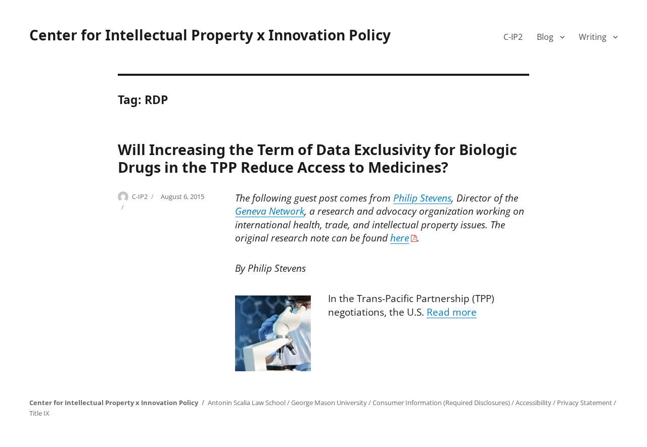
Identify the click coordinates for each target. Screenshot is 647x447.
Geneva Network (269, 211)
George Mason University (329, 402)
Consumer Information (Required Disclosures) (441, 402)
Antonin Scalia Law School (247, 402)
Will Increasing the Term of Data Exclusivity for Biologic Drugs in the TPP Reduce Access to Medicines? (317, 158)
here (399, 237)
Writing (593, 36)
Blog (545, 36)
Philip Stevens (422, 198)
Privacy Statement (584, 402)
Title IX (39, 413)
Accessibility (533, 402)
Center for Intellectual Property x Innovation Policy (210, 34)
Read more (452, 312)
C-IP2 (513, 36)
